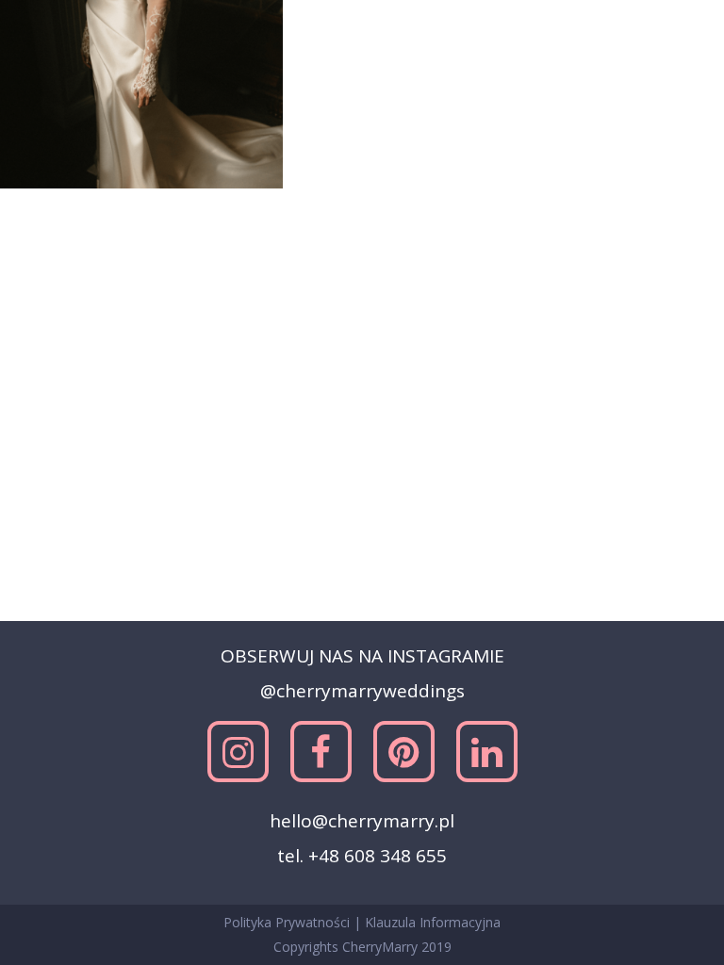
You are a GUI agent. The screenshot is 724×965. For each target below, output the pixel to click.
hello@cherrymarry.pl (362, 821)
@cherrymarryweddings (362, 691)
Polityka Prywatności (288, 922)
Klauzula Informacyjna (433, 922)
